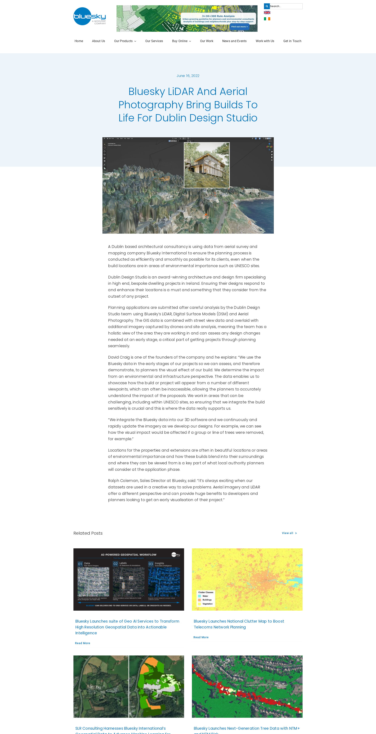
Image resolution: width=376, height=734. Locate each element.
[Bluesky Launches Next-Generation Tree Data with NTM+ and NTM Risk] (247, 686)
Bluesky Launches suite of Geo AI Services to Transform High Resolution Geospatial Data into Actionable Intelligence (127, 627)
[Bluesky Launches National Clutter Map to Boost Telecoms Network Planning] (247, 579)
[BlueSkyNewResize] (89, 9)
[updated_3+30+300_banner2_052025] (187, 7)
